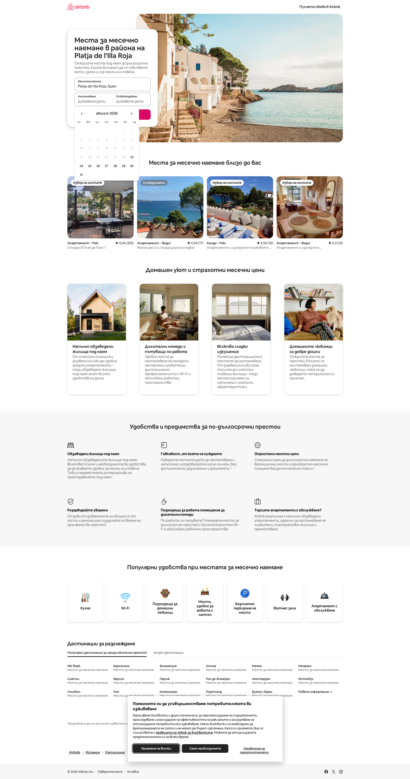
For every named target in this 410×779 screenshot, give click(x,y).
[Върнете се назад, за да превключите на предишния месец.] (82, 113)
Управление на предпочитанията (254, 750)
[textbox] (93, 101)
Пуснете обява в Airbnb (319, 7)
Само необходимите (205, 748)
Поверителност (110, 772)
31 (81, 175)
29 (123, 166)
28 (115, 166)
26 (98, 166)
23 (132, 157)
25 (89, 166)
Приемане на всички (156, 748)
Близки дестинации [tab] (168, 653)
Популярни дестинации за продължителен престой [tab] (107, 653)
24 (81, 166)
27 (106, 166)
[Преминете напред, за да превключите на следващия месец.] (131, 113)
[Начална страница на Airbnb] (78, 7)
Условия (133, 772)
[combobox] (112, 86)
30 (132, 166)
